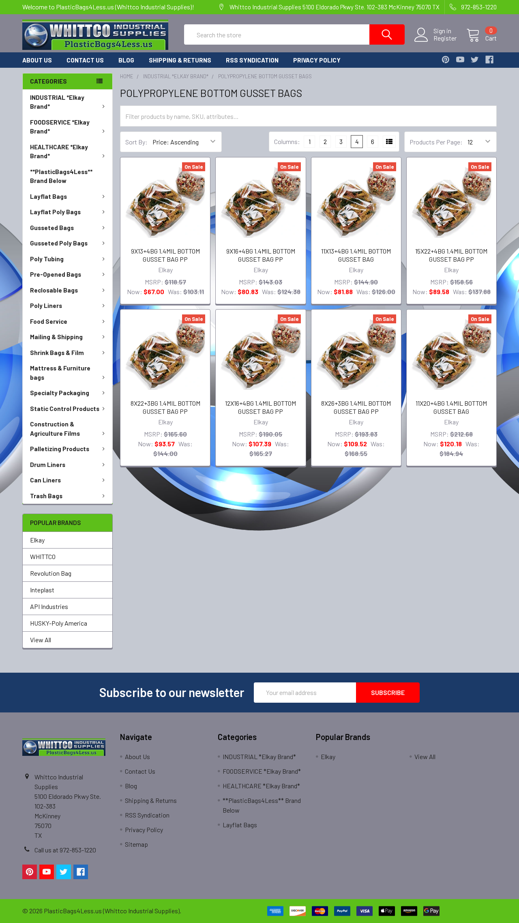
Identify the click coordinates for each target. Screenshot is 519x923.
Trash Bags (46, 495)
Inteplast (42, 590)
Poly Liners (46, 305)
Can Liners (45, 480)
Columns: (287, 141)
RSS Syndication (252, 60)
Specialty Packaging (59, 392)
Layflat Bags (48, 196)
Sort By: (136, 142)
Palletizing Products (59, 448)
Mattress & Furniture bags (60, 372)
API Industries (49, 606)
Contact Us (85, 60)
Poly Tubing (47, 258)
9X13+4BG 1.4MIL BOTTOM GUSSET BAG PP (165, 255)
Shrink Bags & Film (57, 352)
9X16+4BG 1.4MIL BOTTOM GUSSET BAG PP (260, 255)
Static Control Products (64, 408)
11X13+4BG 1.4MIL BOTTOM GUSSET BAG (356, 255)
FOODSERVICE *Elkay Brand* (60, 126)
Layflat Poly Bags (55, 211)
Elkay (37, 540)
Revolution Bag (50, 573)
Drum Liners (47, 464)
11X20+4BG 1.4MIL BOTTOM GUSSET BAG (451, 407)
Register (445, 38)
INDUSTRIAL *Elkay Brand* (57, 102)
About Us (37, 60)
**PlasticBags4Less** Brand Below (61, 176)
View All (40, 639)
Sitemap (136, 844)
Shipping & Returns (180, 60)
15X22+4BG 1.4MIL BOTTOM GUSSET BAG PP (451, 255)
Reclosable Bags (54, 290)
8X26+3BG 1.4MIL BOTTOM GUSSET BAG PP (356, 407)
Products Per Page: (436, 142)
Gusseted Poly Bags (59, 243)
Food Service (48, 321)
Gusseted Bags (52, 227)
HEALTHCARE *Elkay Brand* (59, 151)
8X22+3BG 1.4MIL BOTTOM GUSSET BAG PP (165, 407)
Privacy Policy (317, 60)
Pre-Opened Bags (55, 274)
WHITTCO (43, 556)
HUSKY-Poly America (58, 623)
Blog (126, 60)
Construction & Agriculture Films (55, 428)
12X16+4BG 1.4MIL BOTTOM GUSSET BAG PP (260, 407)
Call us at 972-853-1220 (65, 850)
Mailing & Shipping (56, 336)
